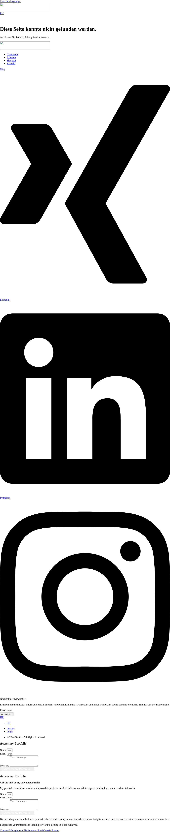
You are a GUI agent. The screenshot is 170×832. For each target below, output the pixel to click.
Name (3, 750)
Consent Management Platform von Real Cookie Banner (29, 830)
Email (3, 710)
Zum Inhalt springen (10, 1)
